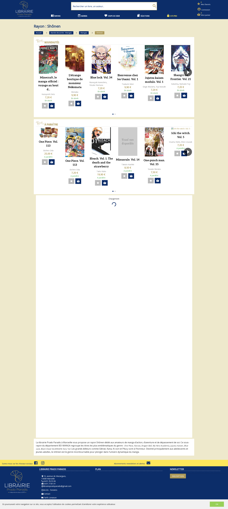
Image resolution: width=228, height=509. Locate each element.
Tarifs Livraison (49, 497)
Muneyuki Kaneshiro (98, 82)
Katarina (174, 84)
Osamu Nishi (174, 142)
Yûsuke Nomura (96, 85)
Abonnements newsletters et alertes (130, 463)
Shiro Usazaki (187, 142)
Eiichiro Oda (48, 150)
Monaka (74, 92)
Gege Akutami (149, 86)
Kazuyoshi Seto (48, 94)
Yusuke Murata (154, 169)
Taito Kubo (101, 171)
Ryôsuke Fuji (184, 84)
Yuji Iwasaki (161, 86)
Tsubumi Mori (128, 84)
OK (217, 504)
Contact (45, 494)
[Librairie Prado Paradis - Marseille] (24, 17)
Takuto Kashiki (128, 164)
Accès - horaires (49, 490)
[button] (189, 80)
